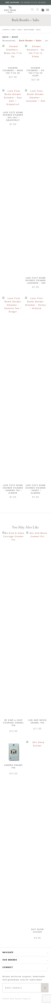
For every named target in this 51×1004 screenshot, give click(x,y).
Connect (7, 967)
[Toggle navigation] (47, 9)
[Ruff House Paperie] (10, 9)
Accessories (8, 40)
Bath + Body (17, 30)
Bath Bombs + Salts (30, 40)
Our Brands (9, 960)
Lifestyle (6, 30)
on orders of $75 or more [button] (25, 2)
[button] (32, 10)
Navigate (7, 952)
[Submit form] (45, 987)
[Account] (37, 10)
